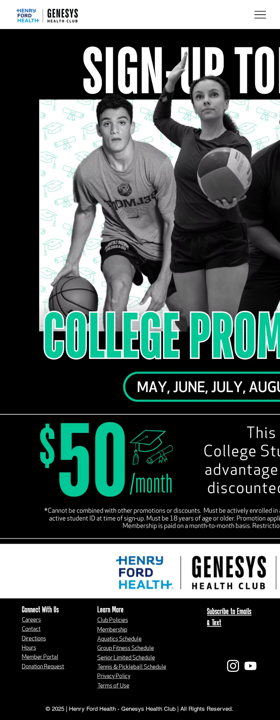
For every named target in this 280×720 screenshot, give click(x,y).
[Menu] (260, 14)
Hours (29, 648)
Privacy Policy (113, 676)
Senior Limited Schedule (126, 658)
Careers (31, 620)
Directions (34, 639)
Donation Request (43, 667)
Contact (31, 629)
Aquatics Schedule (119, 639)
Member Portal (40, 657)
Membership (112, 630)
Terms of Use (113, 686)
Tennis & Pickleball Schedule (131, 667)
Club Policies (112, 620)
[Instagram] (233, 666)
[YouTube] (250, 666)
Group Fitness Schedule (125, 648)
